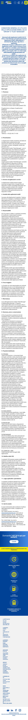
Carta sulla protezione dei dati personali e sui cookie (15, 52)
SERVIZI (5, 662)
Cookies (13, 715)
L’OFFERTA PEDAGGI (5, 641)
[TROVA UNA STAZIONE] (18, 2)
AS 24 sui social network (6, 682)
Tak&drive (5, 664)
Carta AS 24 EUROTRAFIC (5, 635)
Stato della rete (6, 624)
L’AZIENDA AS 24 (6, 677)
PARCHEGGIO (6, 673)
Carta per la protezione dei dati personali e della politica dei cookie (13, 714)
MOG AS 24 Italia (5, 697)
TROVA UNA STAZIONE (6, 691)
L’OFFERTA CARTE (5, 628)
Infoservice (5, 656)
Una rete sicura (6, 623)
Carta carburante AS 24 (6, 632)
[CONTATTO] (22, 2)
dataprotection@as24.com (8, 513)
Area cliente (5, 653)
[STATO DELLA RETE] (15, 2)
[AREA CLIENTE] (25, 3)
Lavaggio (5, 670)
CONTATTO (5, 694)
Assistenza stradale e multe (6, 667)
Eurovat (4, 665)
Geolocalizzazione (7, 669)
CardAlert (5, 658)
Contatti (14, 541)
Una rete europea (4, 621)
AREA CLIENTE (6, 693)
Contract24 (5, 671)
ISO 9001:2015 (6, 699)
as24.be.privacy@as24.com (8, 521)
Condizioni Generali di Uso (14, 712)
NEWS (4, 686)
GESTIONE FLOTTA (5, 650)
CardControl (5, 659)
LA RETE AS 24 (6, 619)
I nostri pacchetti (6, 637)
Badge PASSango (5, 643)
